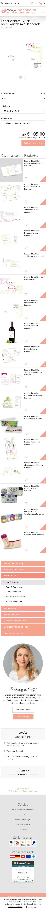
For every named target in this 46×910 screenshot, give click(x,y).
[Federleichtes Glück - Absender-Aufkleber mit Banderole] (11, 471)
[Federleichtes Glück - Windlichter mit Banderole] (11, 541)
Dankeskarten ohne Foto (16, 626)
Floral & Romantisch (14, 587)
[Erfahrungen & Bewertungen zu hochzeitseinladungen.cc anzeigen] (23, 873)
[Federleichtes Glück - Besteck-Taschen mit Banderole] (11, 448)
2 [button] (25, 77)
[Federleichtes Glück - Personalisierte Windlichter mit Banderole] (11, 518)
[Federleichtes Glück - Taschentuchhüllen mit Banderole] (11, 379)
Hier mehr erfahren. (15, 907)
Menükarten (10, 575)
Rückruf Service (23, 709)
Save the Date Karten (14, 569)
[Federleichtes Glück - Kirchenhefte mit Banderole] (11, 309)
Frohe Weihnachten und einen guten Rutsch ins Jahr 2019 (22, 744)
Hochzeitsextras (11, 614)
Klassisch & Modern (14, 601)
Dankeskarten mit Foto (15, 620)
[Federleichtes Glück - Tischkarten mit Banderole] (11, 262)
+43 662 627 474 (11, 3)
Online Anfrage (23, 716)
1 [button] (20, 77)
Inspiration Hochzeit (13, 633)
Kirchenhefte (10, 608)
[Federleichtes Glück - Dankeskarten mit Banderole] (11, 355)
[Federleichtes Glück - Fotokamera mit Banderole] (11, 495)
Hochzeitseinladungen (14, 563)
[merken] (6, 27)
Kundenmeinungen (23, 819)
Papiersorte (6, 118)
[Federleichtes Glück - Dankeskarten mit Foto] (11, 425)
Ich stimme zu (30, 907)
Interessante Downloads (23, 809)
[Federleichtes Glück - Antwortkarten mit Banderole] (11, 216)
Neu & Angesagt (13, 582)
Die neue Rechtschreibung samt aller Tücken (23, 757)
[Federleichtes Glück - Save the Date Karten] (11, 286)
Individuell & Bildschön (15, 596)
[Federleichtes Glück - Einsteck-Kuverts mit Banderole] (11, 193)
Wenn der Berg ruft (15, 751)
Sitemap (23, 829)
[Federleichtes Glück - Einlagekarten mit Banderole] (11, 239)
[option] (23, 52)
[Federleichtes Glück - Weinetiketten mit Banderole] (11, 332)
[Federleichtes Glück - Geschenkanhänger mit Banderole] (11, 402)
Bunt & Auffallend (13, 591)
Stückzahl (5, 106)
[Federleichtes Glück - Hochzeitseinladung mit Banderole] (11, 170)
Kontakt (23, 814)
